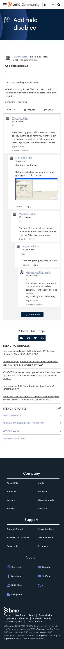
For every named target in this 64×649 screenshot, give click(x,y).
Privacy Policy (45, 615)
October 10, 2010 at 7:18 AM (26, 59)
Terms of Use (43, 629)
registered (43, 635)
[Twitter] (35, 338)
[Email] (21, 338)
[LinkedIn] (42, 338)
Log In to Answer (32, 314)
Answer (31, 109)
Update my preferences (17, 618)
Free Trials (20, 615)
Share (50, 109)
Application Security (42, 618)
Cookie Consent (34, 621)
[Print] (28, 338)
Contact (7, 615)
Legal (31, 615)
